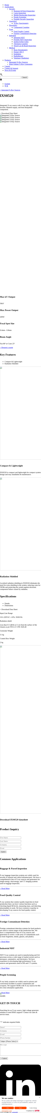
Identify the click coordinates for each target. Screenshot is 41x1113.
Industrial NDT (19, 38)
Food (11, 29)
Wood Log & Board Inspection (25, 46)
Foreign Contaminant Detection (25, 33)
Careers (7, 66)
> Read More (5, 888)
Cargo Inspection (20, 13)
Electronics (13, 25)
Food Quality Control (21, 31)
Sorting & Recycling (21, 42)
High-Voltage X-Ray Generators (20, 64)
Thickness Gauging (21, 44)
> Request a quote (6, 347)
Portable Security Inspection (24, 19)
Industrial (12, 36)
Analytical (13, 21)
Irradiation (17, 54)
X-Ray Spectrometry (21, 23)
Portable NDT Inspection (23, 40)
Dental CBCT (19, 52)
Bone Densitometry (21, 50)
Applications (9, 7)
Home (7, 5)
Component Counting (21, 27)
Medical (12, 48)
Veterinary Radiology (21, 58)
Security (12, 9)
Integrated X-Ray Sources (18, 62)
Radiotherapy (18, 56)
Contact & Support (11, 68)
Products (8, 60)
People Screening (20, 17)
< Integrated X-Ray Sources (10, 90)
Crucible (15, 1112)
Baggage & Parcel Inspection (24, 11)
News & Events (10, 70)
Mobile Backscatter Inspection (24, 15)
